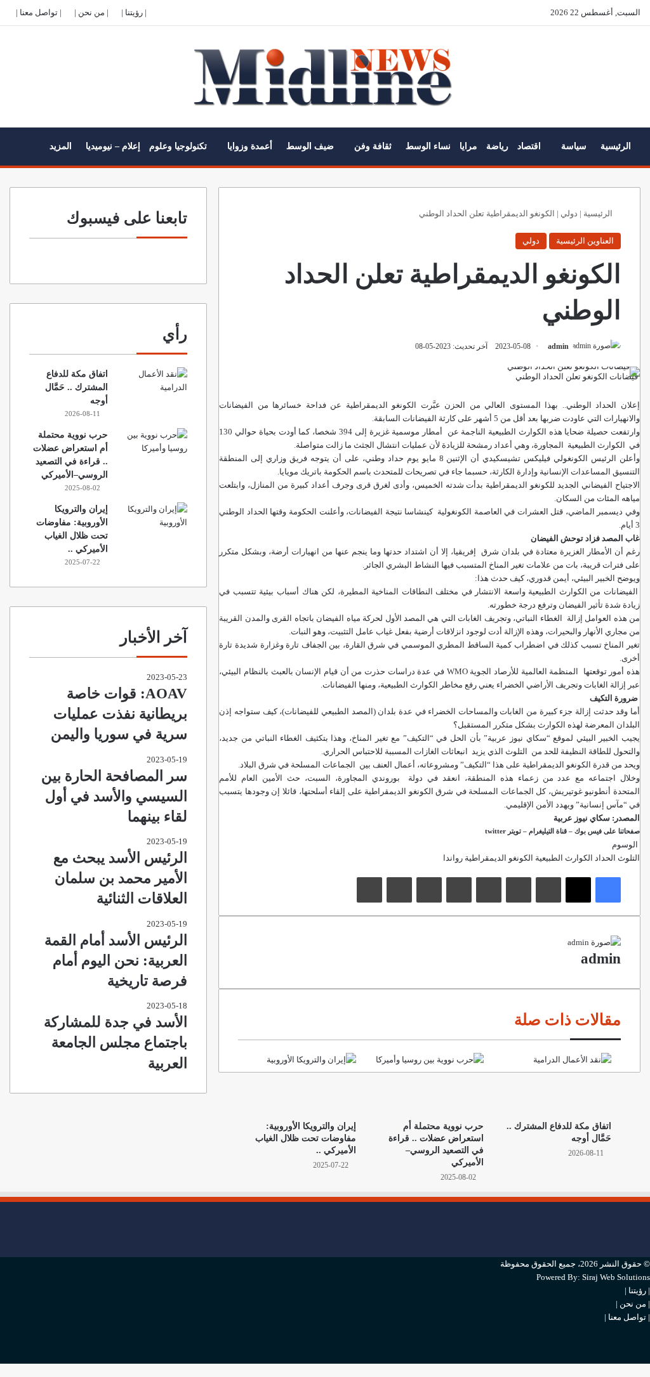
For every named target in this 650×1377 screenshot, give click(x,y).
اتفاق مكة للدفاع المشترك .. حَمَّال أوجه (76, 387)
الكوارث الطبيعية (517, 431)
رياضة (497, 146)
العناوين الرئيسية (585, 240)
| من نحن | (91, 12)
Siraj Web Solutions (616, 1277)
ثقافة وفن (373, 146)
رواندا (453, 858)
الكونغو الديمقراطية (556, 764)
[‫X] (578, 890)
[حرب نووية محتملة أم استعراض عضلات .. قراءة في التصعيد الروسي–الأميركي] (429, 1083)
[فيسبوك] (608, 890)
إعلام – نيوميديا (113, 146)
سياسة (574, 146)
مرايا (468, 146)
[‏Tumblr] (518, 890)
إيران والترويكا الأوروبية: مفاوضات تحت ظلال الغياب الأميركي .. (305, 1138)
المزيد (61, 146)
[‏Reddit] (459, 890)
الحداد (605, 858)
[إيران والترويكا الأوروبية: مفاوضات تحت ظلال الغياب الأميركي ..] (302, 1083)
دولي (569, 213)
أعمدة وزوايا (249, 146)
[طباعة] (369, 890)
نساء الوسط (428, 146)
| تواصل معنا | (39, 12)
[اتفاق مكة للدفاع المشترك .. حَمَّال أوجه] (557, 1083)
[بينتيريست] (488, 890)
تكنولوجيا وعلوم (178, 146)
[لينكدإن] (548, 890)
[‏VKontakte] (429, 890)
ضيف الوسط (310, 146)
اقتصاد (529, 146)
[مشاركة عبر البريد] (399, 890)
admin (558, 346)
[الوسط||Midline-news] (325, 76)
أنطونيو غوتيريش (581, 791)
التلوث (629, 858)
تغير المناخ (506, 565)
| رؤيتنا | (134, 12)
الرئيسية (615, 146)
